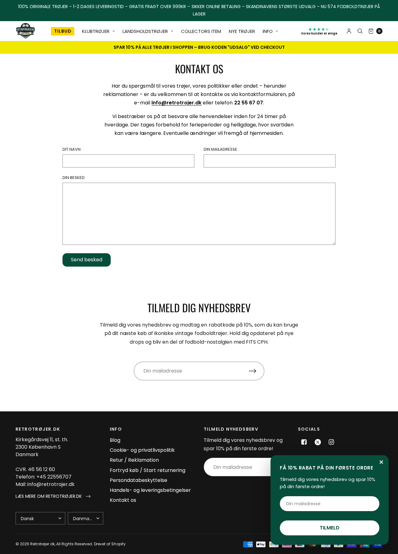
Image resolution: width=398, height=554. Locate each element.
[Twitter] (318, 442)
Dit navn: (71, 149)
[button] (53, 496)
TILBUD (62, 31)
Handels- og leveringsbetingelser (150, 490)
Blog (115, 440)
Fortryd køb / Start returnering (147, 470)
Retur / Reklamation (134, 460)
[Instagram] (331, 442)
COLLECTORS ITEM (201, 31)
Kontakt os (123, 500)
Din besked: (74, 178)
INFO (268, 31)
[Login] (349, 31)
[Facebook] (304, 442)
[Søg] (360, 31)
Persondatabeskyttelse (138, 480)
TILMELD (330, 527)
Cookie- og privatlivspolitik (142, 450)
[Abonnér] (256, 371)
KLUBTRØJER (95, 31)
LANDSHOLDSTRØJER (145, 31)
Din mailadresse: (221, 149)
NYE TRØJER (242, 31)
